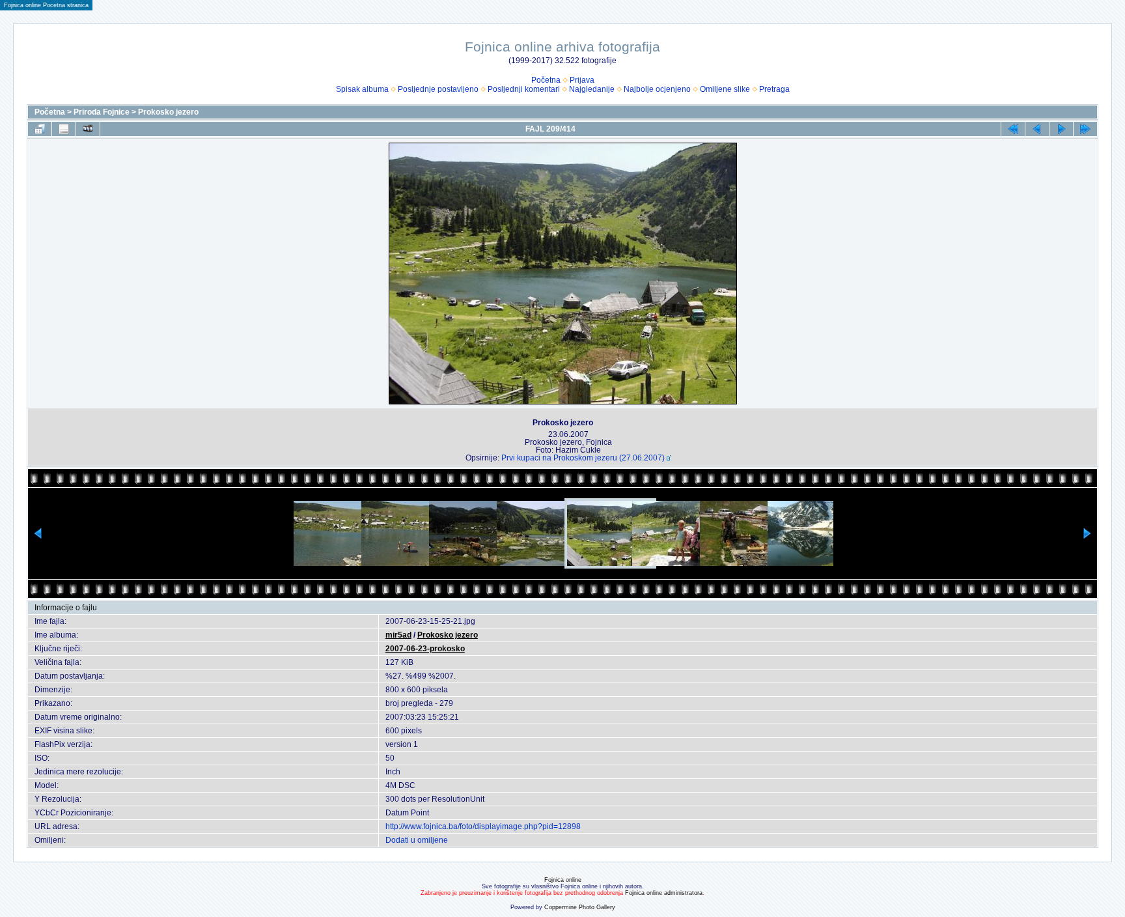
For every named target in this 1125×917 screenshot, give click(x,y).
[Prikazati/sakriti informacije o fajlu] (64, 129)
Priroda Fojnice (102, 112)
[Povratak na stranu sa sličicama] (39, 129)
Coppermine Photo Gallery (579, 907)
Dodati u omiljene (416, 840)
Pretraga (774, 89)
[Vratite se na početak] (1013, 129)
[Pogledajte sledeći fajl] (1061, 129)
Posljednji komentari (524, 89)
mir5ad (398, 635)
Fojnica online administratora (663, 893)
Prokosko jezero (168, 112)
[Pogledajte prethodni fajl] (1037, 129)
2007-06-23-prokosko (425, 648)
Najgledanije (592, 89)
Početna (546, 80)
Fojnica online (562, 880)
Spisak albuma (362, 89)
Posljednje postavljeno (438, 89)
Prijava (582, 80)
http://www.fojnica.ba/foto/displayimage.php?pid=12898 (483, 826)
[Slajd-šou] (88, 129)
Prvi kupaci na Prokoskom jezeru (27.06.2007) (583, 457)
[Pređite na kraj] (1085, 129)
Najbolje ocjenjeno (657, 89)
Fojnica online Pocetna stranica (46, 5)
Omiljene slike (725, 89)
